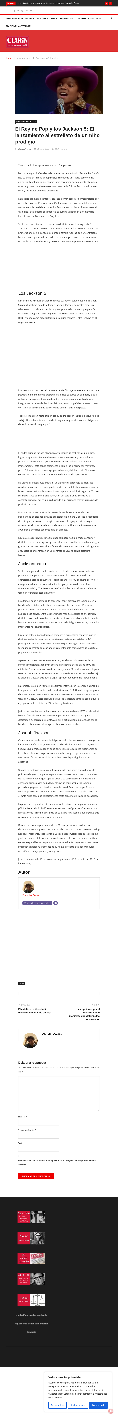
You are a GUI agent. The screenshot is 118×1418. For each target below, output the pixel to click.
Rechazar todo (78, 1405)
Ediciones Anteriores (18, 26)
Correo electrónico (27, 1130)
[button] (106, 3)
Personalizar (57, 1405)
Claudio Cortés (24, 149)
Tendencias (66, 18)
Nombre (22, 1116)
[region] (78, 1392)
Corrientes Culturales (47, 58)
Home (9, 58)
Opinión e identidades (19, 18)
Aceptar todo (98, 1405)
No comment (61, 149)
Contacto (31, 1331)
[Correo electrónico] (55, 903)
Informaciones (46, 18)
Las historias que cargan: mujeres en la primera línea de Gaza (48, 3)
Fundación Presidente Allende (31, 1315)
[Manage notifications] (110, 1411)
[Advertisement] (59, 269)
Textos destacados (89, 18)
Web (20, 1143)
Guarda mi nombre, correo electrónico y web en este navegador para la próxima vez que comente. (57, 1162)
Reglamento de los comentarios (31, 1323)
